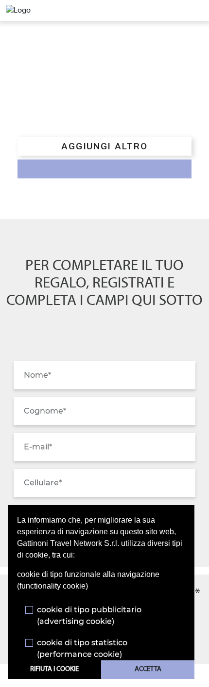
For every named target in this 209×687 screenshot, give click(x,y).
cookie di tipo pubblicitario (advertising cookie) (89, 615)
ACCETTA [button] (148, 669)
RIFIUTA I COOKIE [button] (54, 669)
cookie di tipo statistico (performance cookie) (82, 648)
